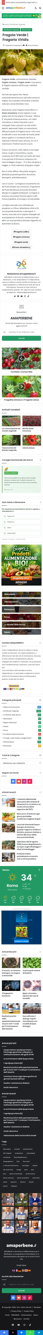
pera (32, 1169)
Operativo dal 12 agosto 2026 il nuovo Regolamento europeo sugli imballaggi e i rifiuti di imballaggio (29, 846)
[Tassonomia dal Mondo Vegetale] (11, 440)
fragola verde (22, 242)
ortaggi (18, 1169)
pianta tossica (30, 1174)
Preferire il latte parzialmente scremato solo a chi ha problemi (27, 856)
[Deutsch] (20, 1270)
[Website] (14, 296)
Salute (5, 726)
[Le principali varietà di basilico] (32, 963)
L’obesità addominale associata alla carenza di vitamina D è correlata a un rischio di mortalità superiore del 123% (29, 804)
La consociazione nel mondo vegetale (11, 429)
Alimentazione (8, 742)
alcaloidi (17, 1149)
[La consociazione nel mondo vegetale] (11, 421)
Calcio (7, 527)
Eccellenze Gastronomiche (13, 734)
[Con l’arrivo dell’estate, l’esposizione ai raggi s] (21, 1213)
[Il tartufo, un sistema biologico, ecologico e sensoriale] (11, 963)
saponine (14, 1182)
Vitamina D (9, 516)
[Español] (29, 1270)
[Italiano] (23, 1270)
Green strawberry (21, 247)
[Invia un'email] (23, 45)
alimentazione (27, 1149)
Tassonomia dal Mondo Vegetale (9, 449)
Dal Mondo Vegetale (17, 24)
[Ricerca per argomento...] (40, 9)
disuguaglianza (8, 1161)
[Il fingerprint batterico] (11, 985)
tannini (5, 1186)
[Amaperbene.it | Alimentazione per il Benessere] (15, 8)
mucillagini (25, 1165)
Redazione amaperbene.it (14, 45)
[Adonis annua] (31, 440)
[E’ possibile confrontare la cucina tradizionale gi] (35, 1199)
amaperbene (19, 1153)
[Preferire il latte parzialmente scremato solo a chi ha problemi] (8, 857)
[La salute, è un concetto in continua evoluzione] (21, 16)
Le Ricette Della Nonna (11, 1165)
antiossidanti (31, 1153)
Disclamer (37, 1307)
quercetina (36, 1178)
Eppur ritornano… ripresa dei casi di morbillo (30, 996)
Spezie (31, 1182)
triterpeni (14, 1186)
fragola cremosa (22, 237)
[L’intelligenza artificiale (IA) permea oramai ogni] (35, 1213)
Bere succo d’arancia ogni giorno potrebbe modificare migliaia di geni (28, 816)
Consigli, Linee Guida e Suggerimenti (17, 738)
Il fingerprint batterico (7, 994)
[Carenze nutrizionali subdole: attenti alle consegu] (35, 1227)
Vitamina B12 (10, 533)
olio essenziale (8, 1169)
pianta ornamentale (15, 1174)
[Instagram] (24, 296)
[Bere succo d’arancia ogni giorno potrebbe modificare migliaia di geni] (8, 817)
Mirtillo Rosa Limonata (27, 429)
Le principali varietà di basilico (31, 971)
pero (4, 1174)
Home (6, 24)
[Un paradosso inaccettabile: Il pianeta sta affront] (8, 1227)
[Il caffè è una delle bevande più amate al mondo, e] (8, 1199)
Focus (5, 730)
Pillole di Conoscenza (11, 707)
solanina (23, 1182)
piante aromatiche (23, 1178)
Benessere (7, 746)
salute (5, 1182)
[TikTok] (28, 296)
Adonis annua (28, 448)
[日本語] (26, 1270)
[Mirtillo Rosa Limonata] (31, 421)
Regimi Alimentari (10, 722)
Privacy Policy (16, 1311)
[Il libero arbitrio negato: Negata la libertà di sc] (21, 1227)
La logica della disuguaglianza (21, 909)
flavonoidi (26, 1161)
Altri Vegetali (7, 1153)
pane (26, 1169)
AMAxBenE (15, 1315)
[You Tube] (21, 296)
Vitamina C (9, 522)
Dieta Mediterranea (20, 1157)
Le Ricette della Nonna (12, 715)
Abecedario (7, 719)
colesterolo (7, 1157)
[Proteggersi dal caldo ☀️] (21, 1199)
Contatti (26, 1319)
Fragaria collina (22, 231)
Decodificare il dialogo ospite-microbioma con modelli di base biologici (30, 1021)
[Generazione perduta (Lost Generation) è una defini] (8, 1213)
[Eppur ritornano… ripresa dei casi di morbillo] (32, 985)
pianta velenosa (8, 1178)
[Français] (16, 1270)
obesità (34, 1165)
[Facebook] (18, 296)
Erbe (18, 1161)
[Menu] (3, 9)
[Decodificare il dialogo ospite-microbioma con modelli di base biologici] (32, 1008)
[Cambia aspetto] (36, 9)
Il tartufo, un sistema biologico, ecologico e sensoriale (11, 973)
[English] (13, 1270)
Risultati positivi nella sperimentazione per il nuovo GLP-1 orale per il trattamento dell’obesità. (11, 1022)
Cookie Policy (29, 1311)
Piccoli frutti (26, 30)
